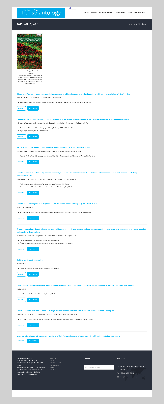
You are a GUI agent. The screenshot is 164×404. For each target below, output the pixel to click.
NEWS (52, 368)
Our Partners (140, 13)
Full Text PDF (33, 108)
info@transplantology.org (128, 377)
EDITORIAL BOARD (55, 363)
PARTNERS (53, 370)
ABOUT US (53, 358)
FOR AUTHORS (54, 365)
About (86, 13)
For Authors (120, 13)
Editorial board (105, 13)
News (130, 13)
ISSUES (52, 361)
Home (130, 24)
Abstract (21, 108)
